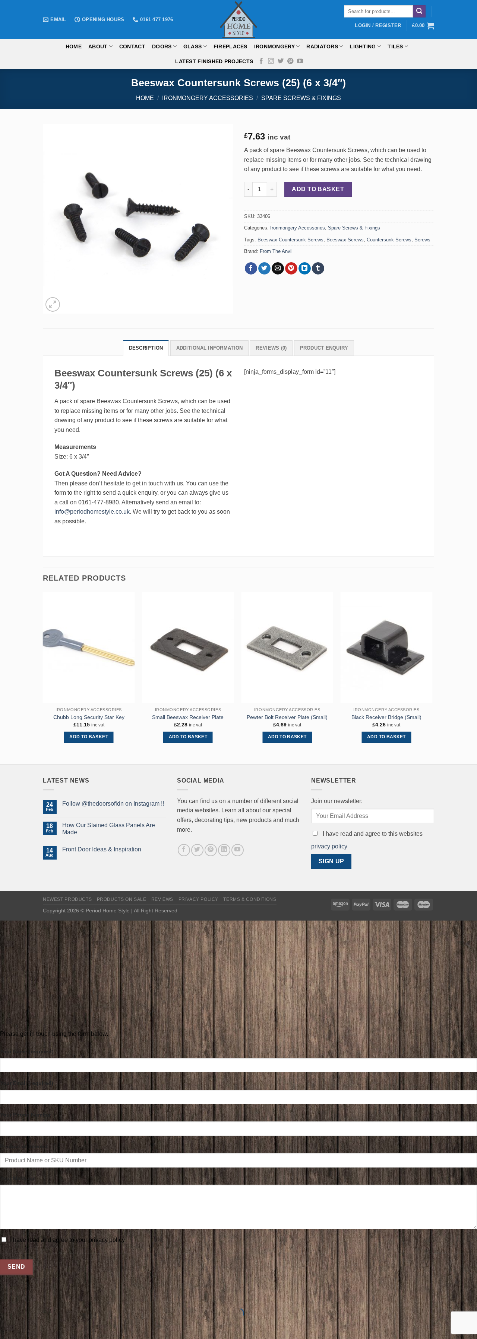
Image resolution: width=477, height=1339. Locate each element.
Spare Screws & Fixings (301, 98)
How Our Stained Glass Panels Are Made (108, 828)
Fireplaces (230, 46)
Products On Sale (121, 899)
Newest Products (67, 899)
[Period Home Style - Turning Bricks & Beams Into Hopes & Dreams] (238, 19)
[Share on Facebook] (251, 268)
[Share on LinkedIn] (304, 268)
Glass (192, 46)
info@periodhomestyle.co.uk (92, 511)
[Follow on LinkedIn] (224, 850)
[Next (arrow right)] (29, 1326)
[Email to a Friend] (278, 268)
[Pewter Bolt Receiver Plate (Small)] (287, 647)
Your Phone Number (25, 1115)
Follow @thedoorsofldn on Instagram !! (113, 803)
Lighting (363, 46)
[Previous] (43, 677)
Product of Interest (24, 1146)
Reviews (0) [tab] (271, 348)
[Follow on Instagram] (271, 61)
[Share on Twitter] (264, 268)
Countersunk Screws (389, 240)
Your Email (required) (26, 1083)
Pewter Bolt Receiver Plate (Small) (287, 717)
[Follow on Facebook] (261, 61)
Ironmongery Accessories (207, 98)
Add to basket (318, 189)
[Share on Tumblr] (318, 268)
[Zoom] (52, 304)
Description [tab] (146, 348)
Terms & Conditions (249, 899)
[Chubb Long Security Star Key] (89, 647)
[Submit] (419, 11)
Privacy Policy (199, 899)
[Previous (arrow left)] (7, 1326)
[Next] (431, 677)
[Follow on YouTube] (300, 61)
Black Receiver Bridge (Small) (386, 717)
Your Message (18, 1178)
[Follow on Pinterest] (290, 61)
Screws (422, 240)
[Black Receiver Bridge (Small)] (387, 647)
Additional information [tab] (209, 348)
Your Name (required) (27, 1051)
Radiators (322, 46)
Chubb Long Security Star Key (88, 717)
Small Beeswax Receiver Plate (188, 717)
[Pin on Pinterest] (291, 268)
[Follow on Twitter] (281, 61)
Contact (132, 46)
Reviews (162, 899)
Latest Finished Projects (214, 61)
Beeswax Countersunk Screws (290, 240)
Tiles (395, 46)
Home (74, 46)
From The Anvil (276, 251)
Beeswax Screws (345, 240)
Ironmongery (274, 46)
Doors (161, 46)
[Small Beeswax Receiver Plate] (188, 647)
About (97, 46)
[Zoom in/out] (29, 1295)
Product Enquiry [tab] (324, 348)
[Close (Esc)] (7, 1295)
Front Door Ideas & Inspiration (101, 849)
